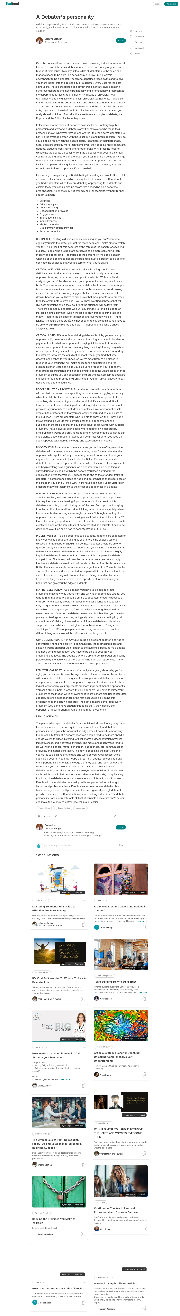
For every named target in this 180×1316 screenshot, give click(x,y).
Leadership (80, 808)
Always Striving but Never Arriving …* (118, 1283)
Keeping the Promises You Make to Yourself (53, 1220)
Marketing (100, 1202)
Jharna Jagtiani (45, 1165)
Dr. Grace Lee (105, 999)
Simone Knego (106, 927)
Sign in (158, 4)
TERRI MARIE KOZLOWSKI (111, 1154)
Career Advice (64, 808)
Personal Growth (45, 808)
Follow (120, 40)
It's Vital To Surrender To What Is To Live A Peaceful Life (59, 980)
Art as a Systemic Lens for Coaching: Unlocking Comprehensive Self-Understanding (117, 1056)
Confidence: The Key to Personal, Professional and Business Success (116, 1210)
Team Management (104, 976)
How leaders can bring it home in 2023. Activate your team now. (56, 1055)
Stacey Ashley (44, 1086)
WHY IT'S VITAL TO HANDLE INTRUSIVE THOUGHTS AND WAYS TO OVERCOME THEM (118, 1133)
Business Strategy (42, 1134)
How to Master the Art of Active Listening (58, 1288)
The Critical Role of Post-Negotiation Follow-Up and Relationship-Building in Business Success (57, 1143)
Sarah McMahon (45, 1234)
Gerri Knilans (105, 1229)
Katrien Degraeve (107, 1303)
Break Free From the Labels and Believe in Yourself (120, 908)
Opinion (38, 1282)
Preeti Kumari (105, 1075)
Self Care (100, 900)
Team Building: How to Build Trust (115, 981)
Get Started (171, 4)
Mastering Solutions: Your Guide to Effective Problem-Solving (53, 908)
